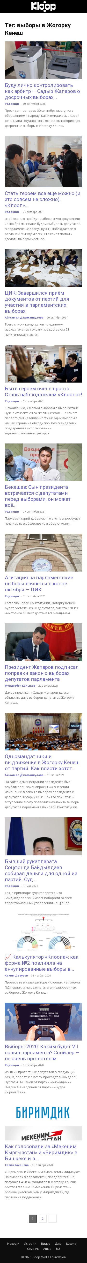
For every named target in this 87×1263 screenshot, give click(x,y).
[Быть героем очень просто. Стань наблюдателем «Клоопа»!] (43, 364)
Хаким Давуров (16, 975)
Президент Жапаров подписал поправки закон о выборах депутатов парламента (42, 673)
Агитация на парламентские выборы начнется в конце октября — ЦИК (39, 583)
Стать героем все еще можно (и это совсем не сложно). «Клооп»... (42, 199)
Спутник (33, 1249)
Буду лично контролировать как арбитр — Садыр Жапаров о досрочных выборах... (42, 91)
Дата (58, 1244)
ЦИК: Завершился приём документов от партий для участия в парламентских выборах (37, 302)
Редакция (12, 103)
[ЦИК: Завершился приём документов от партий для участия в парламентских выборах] (43, 268)
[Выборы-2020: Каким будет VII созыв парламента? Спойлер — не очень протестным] (43, 1022)
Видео (45, 1244)
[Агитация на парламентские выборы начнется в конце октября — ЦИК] (43, 553)
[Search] (80, 6)
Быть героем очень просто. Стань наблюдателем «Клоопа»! (43, 391)
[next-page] (53, 1219)
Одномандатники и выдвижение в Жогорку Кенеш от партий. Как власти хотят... (42, 762)
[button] (8, 6)
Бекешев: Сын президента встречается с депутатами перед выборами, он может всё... (38, 496)
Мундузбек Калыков (20, 685)
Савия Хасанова (17, 1165)
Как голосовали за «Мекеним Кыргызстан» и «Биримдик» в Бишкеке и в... (41, 1152)
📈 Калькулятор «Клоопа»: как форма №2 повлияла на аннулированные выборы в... (42, 963)
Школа (71, 1244)
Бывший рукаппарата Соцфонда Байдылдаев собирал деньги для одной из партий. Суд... (41, 870)
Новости (13, 1244)
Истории (30, 1244)
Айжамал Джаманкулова (24, 317)
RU (58, 1249)
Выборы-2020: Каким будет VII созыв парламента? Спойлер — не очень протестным (42, 1052)
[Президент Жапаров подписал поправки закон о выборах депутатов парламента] (43, 642)
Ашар (47, 1249)
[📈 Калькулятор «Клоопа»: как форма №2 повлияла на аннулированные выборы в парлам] (43, 932)
